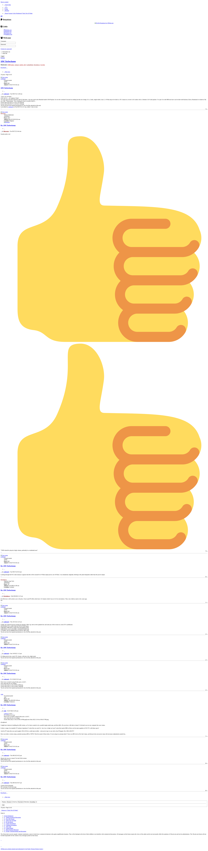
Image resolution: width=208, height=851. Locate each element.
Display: (4, 802)
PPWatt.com (8, 31)
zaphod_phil (22, 65)
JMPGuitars (11, 65)
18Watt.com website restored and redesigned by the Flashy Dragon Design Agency (22, 849)
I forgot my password (6, 49)
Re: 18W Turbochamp (8, 125)
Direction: (27, 802)
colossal (17, 65)
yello (2, 694)
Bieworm (3, 113)
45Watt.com (8, 33)
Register (3, 58)
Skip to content (4, 2)
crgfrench (3, 79)
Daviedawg (37, 65)
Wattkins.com (8, 34)
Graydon (42, 65)
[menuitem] (5, 7)
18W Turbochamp (8, 61)
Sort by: (15, 802)
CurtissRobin (29, 65)
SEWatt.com (8, 30)
